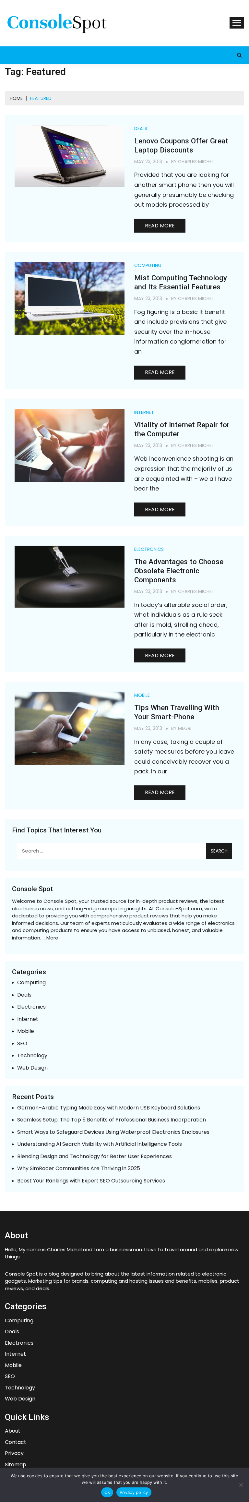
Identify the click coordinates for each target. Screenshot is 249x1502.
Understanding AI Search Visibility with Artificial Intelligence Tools (99, 1144)
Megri (184, 728)
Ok (107, 1492)
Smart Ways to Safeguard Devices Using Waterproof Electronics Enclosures (113, 1132)
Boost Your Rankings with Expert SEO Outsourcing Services (91, 1181)
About (12, 1431)
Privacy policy (134, 1492)
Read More (160, 225)
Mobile (142, 695)
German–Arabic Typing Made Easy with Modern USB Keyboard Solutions (108, 1108)
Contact (15, 1442)
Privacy (14, 1453)
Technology (32, 1055)
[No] (241, 1485)
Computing (147, 265)
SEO (22, 1043)
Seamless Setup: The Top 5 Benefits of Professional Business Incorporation (111, 1120)
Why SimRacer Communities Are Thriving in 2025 (78, 1168)
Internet (144, 412)
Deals (140, 128)
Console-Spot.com (179, 908)
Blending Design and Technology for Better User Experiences (94, 1156)
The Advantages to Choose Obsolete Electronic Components (178, 570)
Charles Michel (196, 161)
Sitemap (15, 1464)
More (52, 937)
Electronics (149, 549)
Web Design (32, 1068)
